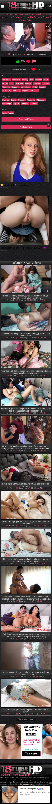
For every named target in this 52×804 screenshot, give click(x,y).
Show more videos (26, 719)
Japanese (37, 83)
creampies (6, 80)
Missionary (6, 90)
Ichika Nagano (8, 113)
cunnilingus (25, 87)
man (31, 80)
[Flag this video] (34, 61)
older (46, 80)
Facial (34, 87)
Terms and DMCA (21, 775)
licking (25, 80)
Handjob (24, 103)
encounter (16, 80)
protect (5, 83)
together (28, 83)
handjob (42, 87)
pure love (19, 83)
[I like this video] (18, 61)
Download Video (26, 119)
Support (5, 775)
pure (11, 83)
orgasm (25, 90)
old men (38, 80)
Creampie (6, 87)
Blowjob (46, 83)
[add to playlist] (39, 70)
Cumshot (15, 87)
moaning (16, 90)
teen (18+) (34, 90)
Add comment (34, 126)
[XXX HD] (26, 6)
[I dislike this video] (28, 61)
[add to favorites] (33, 70)
